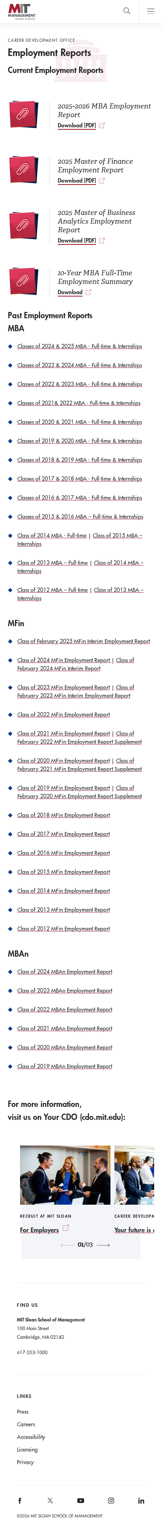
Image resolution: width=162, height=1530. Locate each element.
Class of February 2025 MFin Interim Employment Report (83, 641)
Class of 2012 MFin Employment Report (63, 928)
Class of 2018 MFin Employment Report (63, 815)
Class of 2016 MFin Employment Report (63, 852)
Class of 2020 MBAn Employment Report (64, 1047)
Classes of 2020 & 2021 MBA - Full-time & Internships (79, 421)
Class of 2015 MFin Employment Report (63, 871)
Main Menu (150, 11)
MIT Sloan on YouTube (79, 1504)
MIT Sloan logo (21, 19)
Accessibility (31, 1436)
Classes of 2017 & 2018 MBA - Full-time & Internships (79, 478)
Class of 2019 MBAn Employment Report (64, 1066)
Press (22, 1411)
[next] (103, 1245)
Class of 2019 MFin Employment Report (63, 787)
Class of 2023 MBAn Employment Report (64, 990)
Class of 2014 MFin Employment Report (63, 890)
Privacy (25, 1462)
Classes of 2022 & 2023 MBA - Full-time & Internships (79, 384)
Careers (26, 1424)
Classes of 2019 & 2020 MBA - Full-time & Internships (79, 440)
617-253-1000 (32, 1352)
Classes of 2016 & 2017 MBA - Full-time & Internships (79, 497)
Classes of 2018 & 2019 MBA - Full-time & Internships (79, 459)
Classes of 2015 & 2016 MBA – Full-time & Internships (80, 516)
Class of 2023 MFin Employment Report (63, 687)
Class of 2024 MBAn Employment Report (64, 971)
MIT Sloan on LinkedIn (141, 1503)
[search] (126, 11)
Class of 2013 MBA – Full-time (52, 562)
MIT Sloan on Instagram (110, 1503)
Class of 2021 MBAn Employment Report (64, 1028)
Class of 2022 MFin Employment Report (63, 714)
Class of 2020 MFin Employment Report (63, 760)
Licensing (27, 1449)
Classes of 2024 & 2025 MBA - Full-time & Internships (79, 346)
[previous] (67, 1245)
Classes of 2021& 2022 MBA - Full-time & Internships (78, 403)
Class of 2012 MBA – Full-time (52, 589)
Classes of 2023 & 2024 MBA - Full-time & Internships (79, 365)
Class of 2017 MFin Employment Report (63, 834)
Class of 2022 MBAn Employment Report (64, 1009)
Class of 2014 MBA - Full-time (52, 535)
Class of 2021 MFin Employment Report (63, 733)
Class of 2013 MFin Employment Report (63, 909)
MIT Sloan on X (50, 1503)
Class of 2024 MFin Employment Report (64, 660)
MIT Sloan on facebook (20, 1503)
